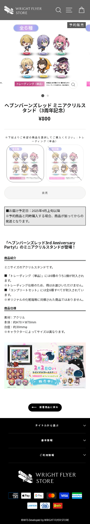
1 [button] (42, 95)
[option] (45, 55)
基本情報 (47, 440)
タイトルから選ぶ (47, 425)
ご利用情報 (47, 455)
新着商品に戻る (48, 407)
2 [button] (48, 96)
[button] (25, 163)
